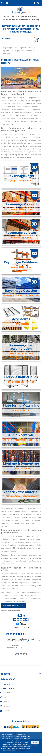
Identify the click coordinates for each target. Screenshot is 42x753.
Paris (6, 16)
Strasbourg (34, 19)
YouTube (7, 702)
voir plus (27, 641)
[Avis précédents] (2, 640)
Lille (12, 16)
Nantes (23, 16)
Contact (21, 472)
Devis (21, 358)
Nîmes (15, 19)
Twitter (6, 697)
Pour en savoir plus (22, 751)
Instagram (8, 706)
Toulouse (7, 19)
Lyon (17, 16)
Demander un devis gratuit (13, 605)
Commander (21, 300)
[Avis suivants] (39, 640)
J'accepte (34, 742)
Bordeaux (32, 16)
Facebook (7, 693)
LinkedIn (7, 711)
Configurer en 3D (21, 185)
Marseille (23, 19)
